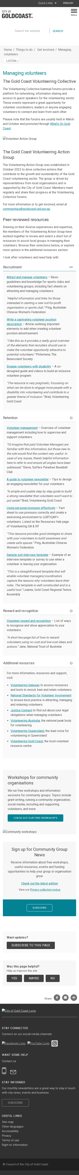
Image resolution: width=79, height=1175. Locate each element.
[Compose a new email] (13, 1070)
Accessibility (10, 1131)
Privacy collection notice (45, 889)
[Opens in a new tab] (14, 1043)
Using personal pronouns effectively (31, 508)
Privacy (6, 1135)
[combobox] (69, 3)
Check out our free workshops (35, 817)
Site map (8, 1122)
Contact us (9, 1061)
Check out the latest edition (39, 883)
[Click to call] (4, 1070)
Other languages (12, 1126)
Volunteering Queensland (27, 731)
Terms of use (10, 1140)
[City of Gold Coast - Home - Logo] (19, 14)
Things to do (24, 49)
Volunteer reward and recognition (29, 621)
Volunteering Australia (25, 720)
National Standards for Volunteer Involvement (41, 695)
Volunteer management (22, 428)
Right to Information (15, 1145)
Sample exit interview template (27, 555)
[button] (39, 267)
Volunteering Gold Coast (27, 741)
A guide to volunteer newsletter (28, 479)
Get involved (46, 49)
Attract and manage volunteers (27, 277)
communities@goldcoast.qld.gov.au (26, 209)
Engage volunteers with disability (29, 366)
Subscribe (40, 907)
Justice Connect (21, 710)
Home (8, 49)
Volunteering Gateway (25, 685)
